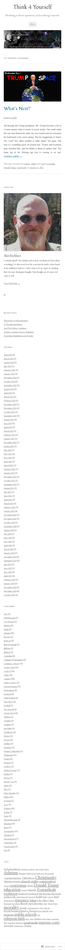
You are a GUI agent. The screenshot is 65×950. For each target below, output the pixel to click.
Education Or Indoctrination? (16, 320)
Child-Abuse (28, 878)
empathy (32, 890)
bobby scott (40, 873)
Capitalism (8, 656)
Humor (7, 759)
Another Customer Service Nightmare (19, 332)
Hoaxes (7, 739)
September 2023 (10, 415)
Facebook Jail (35, 893)
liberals (24, 903)
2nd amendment (12, 869)
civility (35, 881)
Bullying (7, 648)
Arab (36, 869)
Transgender (9, 831)
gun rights (8, 728)
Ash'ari (46, 869)
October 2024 (9, 381)
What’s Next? (17, 108)
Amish (6, 629)
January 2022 (9, 473)
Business (7, 652)
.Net (5, 614)
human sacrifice (9, 900)
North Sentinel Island (15, 911)
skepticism (19, 923)
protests (9, 914)
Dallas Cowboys (10, 682)
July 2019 (7, 564)
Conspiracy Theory (11, 663)
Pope (39, 911)
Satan (32, 919)
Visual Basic (8, 842)
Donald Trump (10, 167)
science (37, 918)
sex (5, 922)
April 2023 (8, 427)
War (5, 850)
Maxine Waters (53, 904)
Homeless (8, 747)
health (39, 896)
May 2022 (8, 457)
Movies (7, 778)
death (30, 885)
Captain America (12, 878)
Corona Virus (9, 667)
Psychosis (7, 800)
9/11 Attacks (9, 621)
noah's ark (46, 908)
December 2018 (10, 587)
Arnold (41, 869)
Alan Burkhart (12, 256)
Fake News (8, 701)
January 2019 (9, 583)
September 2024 (10, 385)
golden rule (10, 896)
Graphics (7, 724)
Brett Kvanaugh (10, 644)
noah (41, 908)
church (25, 881)
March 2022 (8, 465)
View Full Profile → (12, 283)
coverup (6, 886)
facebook (7, 694)
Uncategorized (10, 839)
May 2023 (8, 423)
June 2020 (8, 537)
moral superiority (33, 908)
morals (23, 908)
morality (11, 907)
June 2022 (8, 454)
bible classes (22, 873)
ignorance (22, 900)
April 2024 (8, 393)
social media (22, 167)
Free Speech (9, 709)
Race (6, 804)
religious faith (14, 918)
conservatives (47, 881)
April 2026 (8, 355)
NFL (6, 789)
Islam (33, 900)
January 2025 (9, 374)
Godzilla (7, 720)
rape (38, 915)
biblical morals (31, 873)
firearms (46, 893)
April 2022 (8, 461)
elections (24, 890)
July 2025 (7, 366)
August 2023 (9, 419)
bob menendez (49, 873)
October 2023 (9, 412)
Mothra (7, 774)
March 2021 (8, 503)
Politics (34, 163)
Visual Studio (9, 846)
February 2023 (9, 435)
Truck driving (18, 926)
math (45, 904)
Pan (28, 911)
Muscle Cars (9, 781)
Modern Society (10, 770)
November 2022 (10, 442)
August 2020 (9, 530)
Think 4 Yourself (32, 7)
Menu (32, 24)
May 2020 (8, 541)
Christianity (45, 877)
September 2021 (10, 484)
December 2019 (10, 557)
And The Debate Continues (15, 328)
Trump (27, 925)
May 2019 (8, 572)
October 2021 (9, 480)
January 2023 (9, 438)
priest (51, 911)
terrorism (9, 925)
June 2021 (8, 496)
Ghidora (7, 717)
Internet (7, 762)
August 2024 (9, 389)
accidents (32, 869)
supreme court (49, 922)
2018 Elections (9, 617)
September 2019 (10, 560)
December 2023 (10, 404)
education (12, 889)
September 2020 (10, 526)
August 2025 (9, 362)
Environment (9, 690)
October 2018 (9, 595)
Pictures (33, 911)
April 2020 (8, 545)
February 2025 (9, 370)
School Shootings (10, 820)
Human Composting (12, 751)
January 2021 (9, 511)
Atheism (7, 633)
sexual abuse (11, 923)
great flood (32, 897)
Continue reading (13, 156)
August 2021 (9, 488)
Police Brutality (10, 793)
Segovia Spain (46, 919)
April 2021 (8, 499)
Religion (7, 808)
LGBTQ (7, 766)
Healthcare (8, 732)
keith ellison (16, 904)
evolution (11, 893)
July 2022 (7, 450)
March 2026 (8, 358)
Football (7, 705)
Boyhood (7, 640)
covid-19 (7, 671)
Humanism (8, 755)
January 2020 (9, 553)
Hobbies (7, 743)
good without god (22, 897)
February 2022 (9, 469)
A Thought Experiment (13, 324)
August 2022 (9, 446)
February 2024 (9, 400)
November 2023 (10, 408)
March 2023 (8, 431)
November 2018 (10, 591)
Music (6, 785)
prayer (45, 911)
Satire (6, 816)
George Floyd (9, 713)
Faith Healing (9, 698)
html (56, 896)
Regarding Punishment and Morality (18, 335)
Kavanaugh (7, 904)
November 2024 (10, 377)
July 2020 (7, 534)
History (7, 736)
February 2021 (9, 507)
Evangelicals (46, 889)
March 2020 (8, 549)
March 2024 (8, 396)
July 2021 (7, 492)
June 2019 (8, 568)
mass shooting (35, 903)
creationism (18, 885)
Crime (6, 675)
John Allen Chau (45, 900)
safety (27, 919)
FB (5, 295)
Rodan (6, 812)
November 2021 (10, 476)
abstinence (24, 869)
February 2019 (9, 579)
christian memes (12, 881)
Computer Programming (13, 659)
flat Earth (56, 893)
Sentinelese (55, 919)
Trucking (7, 835)
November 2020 (10, 518)
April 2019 (8, 576)
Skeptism (7, 823)
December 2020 (10, 515)
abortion (7, 625)
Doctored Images (11, 686)
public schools (26, 914)
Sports (6, 827)
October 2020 (9, 522)
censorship (51, 163)
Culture (27, 163)
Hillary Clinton (48, 897)
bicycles (7, 637)
